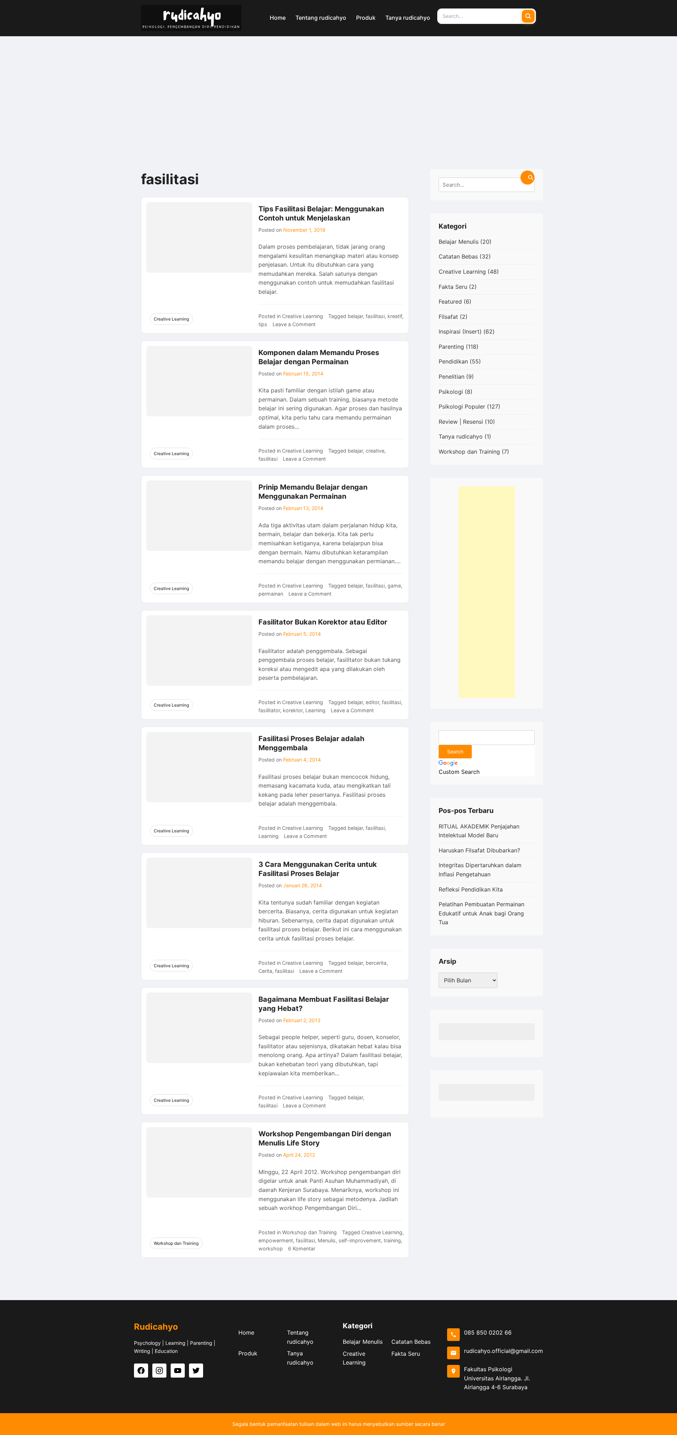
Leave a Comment (294, 324)
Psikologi (451, 391)
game (394, 586)
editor (372, 702)
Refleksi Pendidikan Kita (471, 889)
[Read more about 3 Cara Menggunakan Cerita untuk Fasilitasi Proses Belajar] (199, 893)
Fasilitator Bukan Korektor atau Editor (322, 622)
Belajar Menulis (458, 241)
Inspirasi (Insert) (460, 331)
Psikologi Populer (462, 406)
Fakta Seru (453, 286)
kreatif (395, 316)
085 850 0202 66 (488, 1332)
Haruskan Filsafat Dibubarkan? (479, 850)
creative (375, 451)
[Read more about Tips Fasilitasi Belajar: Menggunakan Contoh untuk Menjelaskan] (199, 237)
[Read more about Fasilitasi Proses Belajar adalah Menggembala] (199, 767)
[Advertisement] (338, 89)
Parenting (451, 346)
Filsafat (448, 316)
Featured (450, 301)
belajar (355, 316)
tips (262, 324)
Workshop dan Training (176, 1243)
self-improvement (359, 1240)
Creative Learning (171, 319)
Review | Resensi (461, 421)
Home (246, 1332)
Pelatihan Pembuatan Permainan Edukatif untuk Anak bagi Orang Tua (481, 913)
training (392, 1240)
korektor (293, 710)
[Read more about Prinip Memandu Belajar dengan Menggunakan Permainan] (199, 515)
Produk (247, 1353)
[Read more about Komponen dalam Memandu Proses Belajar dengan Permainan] (199, 381)
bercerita (376, 963)
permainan (270, 594)
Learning (315, 710)
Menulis (327, 1240)
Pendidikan (453, 361)
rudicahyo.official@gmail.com (503, 1350)
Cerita (265, 971)
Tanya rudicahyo (461, 436)
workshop (270, 1248)
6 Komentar (301, 1248)
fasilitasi (375, 316)
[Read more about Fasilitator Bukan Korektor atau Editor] (199, 650)
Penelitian (451, 376)
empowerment (275, 1240)
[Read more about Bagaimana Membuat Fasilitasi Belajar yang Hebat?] (199, 1028)
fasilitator (269, 710)
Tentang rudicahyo (300, 1337)
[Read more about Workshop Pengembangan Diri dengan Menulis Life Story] (199, 1162)
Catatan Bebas (458, 256)
